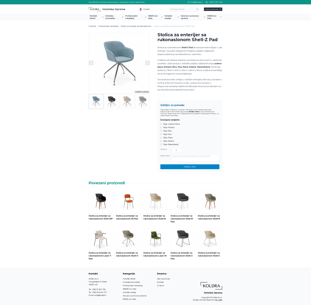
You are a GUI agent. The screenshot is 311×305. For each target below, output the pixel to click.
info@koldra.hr (100, 295)
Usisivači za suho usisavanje (219, 22)
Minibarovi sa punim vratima (177, 22)
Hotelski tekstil (129, 279)
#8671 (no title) (155, 22)
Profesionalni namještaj (108, 26)
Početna (92, 26)
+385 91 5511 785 (99, 289)
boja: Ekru (167, 131)
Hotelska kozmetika (131, 282)
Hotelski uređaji (129, 292)
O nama (160, 285)
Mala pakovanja (112, 22)
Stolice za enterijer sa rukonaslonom (136, 26)
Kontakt (160, 282)
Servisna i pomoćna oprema (135, 296)
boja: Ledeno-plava (171, 124)
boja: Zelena (168, 141)
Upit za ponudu (163, 279)
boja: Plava (168, 138)
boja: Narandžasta (170, 144)
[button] (147, 63)
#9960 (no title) (129, 299)
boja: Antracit (169, 127)
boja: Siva (167, 134)
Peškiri (93, 22)
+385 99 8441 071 (99, 292)
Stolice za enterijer (134, 22)
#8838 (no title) (129, 289)
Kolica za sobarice (189, 22)
